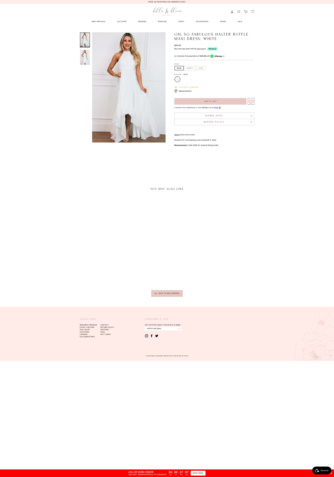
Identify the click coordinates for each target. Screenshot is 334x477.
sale (240, 21)
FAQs (102, 332)
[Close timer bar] (331, 473)
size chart (85, 330)
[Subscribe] (179, 328)
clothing (122, 21)
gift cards (105, 334)
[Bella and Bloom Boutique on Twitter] (156, 335)
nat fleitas (183, 356)
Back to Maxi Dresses (168, 293)
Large (200, 68)
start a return (87, 327)
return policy (107, 327)
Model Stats (214, 116)
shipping (104, 330)
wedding (162, 21)
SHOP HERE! (198, 473)
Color (181, 74)
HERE (195, 145)
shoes (223, 21)
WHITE (177, 79)
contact (104, 325)
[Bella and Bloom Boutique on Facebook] (151, 335)
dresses (142, 21)
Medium (189, 68)
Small (179, 68)
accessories (202, 21)
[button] (214, 49)
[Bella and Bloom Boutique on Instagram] (146, 335)
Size (176, 64)
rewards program (88, 325)
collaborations (87, 337)
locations (84, 332)
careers (83, 334)
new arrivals (99, 21)
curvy (181, 21)
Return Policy (214, 122)
